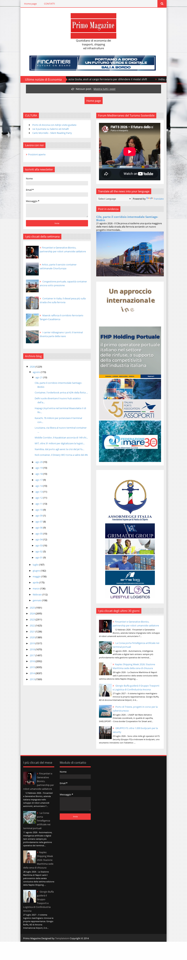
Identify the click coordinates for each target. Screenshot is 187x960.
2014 (32, 673)
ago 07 (39, 521)
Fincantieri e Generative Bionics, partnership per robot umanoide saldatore (38, 781)
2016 (32, 661)
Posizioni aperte (36, 154)
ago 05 (39, 533)
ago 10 (39, 509)
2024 (32, 613)
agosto (37, 372)
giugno (37, 570)
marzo (36, 588)
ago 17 (39, 479)
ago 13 (39, 491)
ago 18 (39, 473)
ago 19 (39, 467)
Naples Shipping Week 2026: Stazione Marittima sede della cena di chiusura (38, 860)
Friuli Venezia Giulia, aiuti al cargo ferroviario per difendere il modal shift (76, 79)
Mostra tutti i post (104, 89)
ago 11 (39, 503)
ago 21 (39, 377)
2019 (32, 643)
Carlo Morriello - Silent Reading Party (52, 133)
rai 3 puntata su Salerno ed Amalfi (50, 129)
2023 (32, 619)
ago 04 (39, 539)
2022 (32, 625)
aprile (36, 582)
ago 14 (39, 485)
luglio (36, 564)
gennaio (37, 600)
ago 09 (39, 515)
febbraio (37, 594)
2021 (32, 631)
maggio (37, 576)
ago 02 (39, 551)
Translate (159, 198)
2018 (32, 649)
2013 (32, 679)
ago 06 (39, 527)
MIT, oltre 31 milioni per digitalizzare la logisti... (60, 443)
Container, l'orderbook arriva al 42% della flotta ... (61, 392)
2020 (32, 637)
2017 (32, 655)
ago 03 (39, 545)
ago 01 (39, 557)
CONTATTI (49, 3)
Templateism (62, 938)
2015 (32, 667)
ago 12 (39, 497)
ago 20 (39, 462)
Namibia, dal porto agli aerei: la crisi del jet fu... (59, 449)
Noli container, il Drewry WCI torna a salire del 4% (61, 454)
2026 (32, 366)
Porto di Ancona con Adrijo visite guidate (54, 125)
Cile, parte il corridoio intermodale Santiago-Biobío (127, 218)
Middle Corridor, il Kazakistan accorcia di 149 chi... (61, 437)
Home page (30, 3)
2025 (32, 607)
